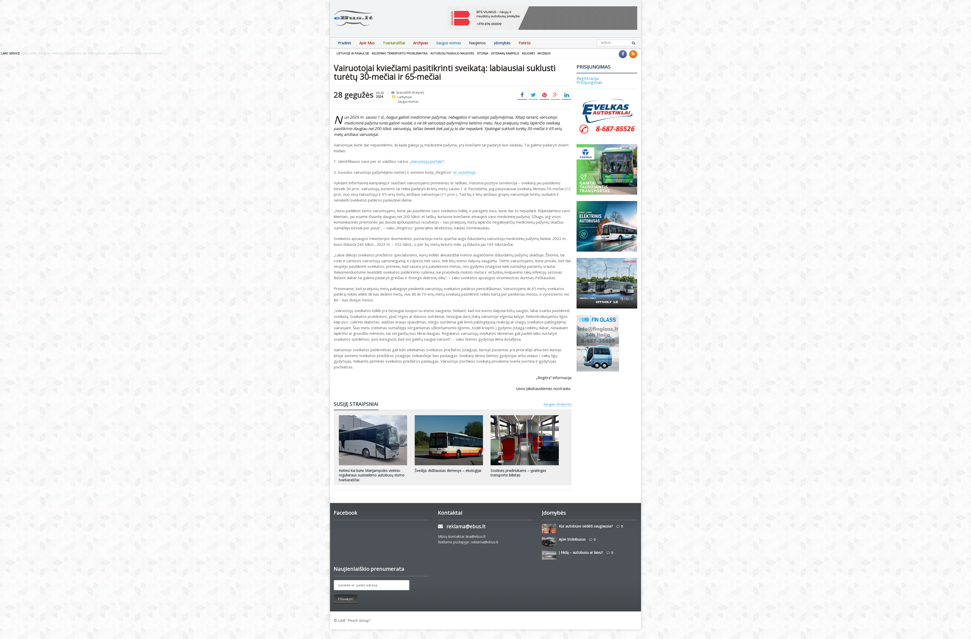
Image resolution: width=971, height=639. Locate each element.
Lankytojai (405, 97)
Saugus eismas (448, 42)
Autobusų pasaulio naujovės (452, 53)
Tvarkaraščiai (394, 42)
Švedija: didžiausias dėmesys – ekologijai (448, 470)
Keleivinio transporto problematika (400, 53)
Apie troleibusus (572, 539)
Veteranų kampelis (505, 53)
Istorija (482, 53)
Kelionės (528, 53)
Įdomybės (502, 42)
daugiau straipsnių (557, 404)
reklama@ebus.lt (466, 526)
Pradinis (344, 42)
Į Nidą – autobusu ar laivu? (581, 552)
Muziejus (544, 53)
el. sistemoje (464, 172)
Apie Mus (367, 42)
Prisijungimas (589, 82)
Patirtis (525, 42)
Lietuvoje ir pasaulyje (353, 53)
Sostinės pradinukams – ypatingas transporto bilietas (518, 472)
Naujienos (477, 42)
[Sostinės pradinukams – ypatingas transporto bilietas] (525, 417)
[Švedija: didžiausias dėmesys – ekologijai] (449, 417)
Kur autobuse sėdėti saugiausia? (586, 526)
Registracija (588, 78)
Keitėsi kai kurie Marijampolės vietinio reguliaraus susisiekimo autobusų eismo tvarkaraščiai (372, 475)
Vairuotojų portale (427, 161)
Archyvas (420, 42)
